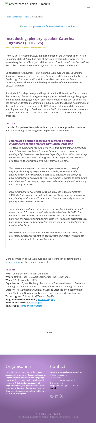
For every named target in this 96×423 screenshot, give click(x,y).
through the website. (31, 305)
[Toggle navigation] (88, 7)
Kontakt (45, 417)
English (57, 414)
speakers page (13, 261)
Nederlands (47, 414)
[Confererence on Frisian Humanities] (28, 7)
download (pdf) (46, 299)
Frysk (38, 414)
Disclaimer (54, 417)
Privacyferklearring (69, 417)
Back (49, 332)
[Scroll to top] (90, 417)
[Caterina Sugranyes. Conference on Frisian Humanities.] (48, 26)
